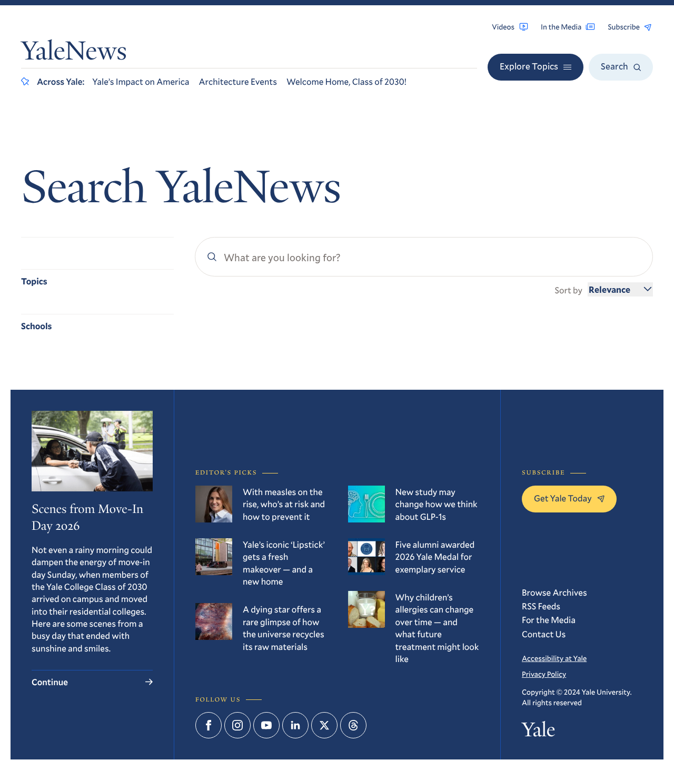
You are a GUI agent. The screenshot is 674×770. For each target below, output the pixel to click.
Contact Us (544, 634)
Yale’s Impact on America (140, 81)
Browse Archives (554, 592)
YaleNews (74, 53)
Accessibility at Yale (554, 658)
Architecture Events (238, 81)
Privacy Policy (544, 674)
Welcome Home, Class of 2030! (346, 81)
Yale (538, 732)
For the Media (549, 620)
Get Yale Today (563, 498)
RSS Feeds (541, 606)
